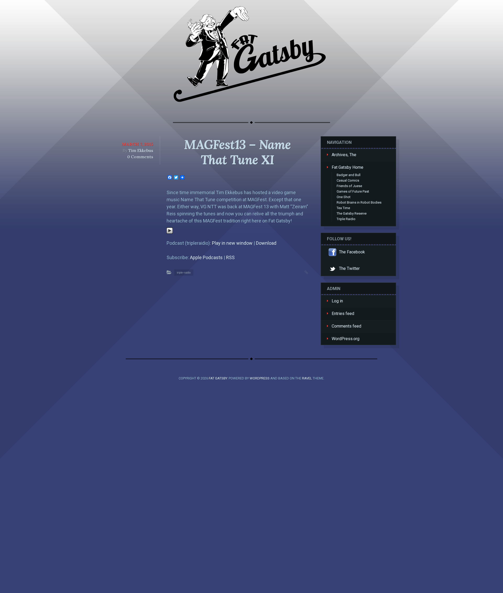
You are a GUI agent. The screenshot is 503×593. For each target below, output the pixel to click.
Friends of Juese (349, 186)
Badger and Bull (348, 175)
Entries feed (343, 313)
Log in (337, 300)
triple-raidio (184, 272)
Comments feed (346, 326)
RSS (230, 257)
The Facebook (351, 251)
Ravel (307, 378)
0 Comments (140, 156)
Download (266, 243)
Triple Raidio (346, 219)
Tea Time (343, 208)
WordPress (260, 378)
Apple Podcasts (206, 257)
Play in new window (232, 243)
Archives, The (344, 154)
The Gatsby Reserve (352, 213)
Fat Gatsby (218, 378)
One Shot (344, 197)
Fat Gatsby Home (347, 167)
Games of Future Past (353, 191)
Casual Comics (348, 180)
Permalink (301, 272)
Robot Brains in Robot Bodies (359, 202)
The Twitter (349, 268)
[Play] (170, 232)
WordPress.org (345, 338)
